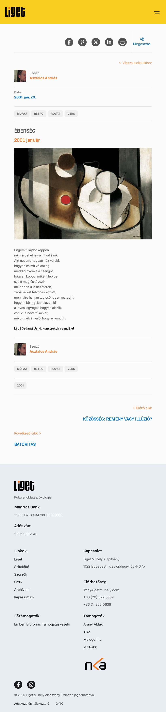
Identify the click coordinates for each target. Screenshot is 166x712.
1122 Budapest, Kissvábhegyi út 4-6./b (114, 566)
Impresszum (24, 597)
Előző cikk (144, 408)
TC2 (86, 632)
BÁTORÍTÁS (25, 444)
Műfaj (22, 113)
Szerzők (20, 574)
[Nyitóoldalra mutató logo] (38, 486)
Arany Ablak (93, 624)
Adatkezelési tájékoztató (31, 704)
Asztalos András (43, 78)
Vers (71, 113)
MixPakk (90, 647)
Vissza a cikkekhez (137, 63)
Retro (39, 113)
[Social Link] (18, 685)
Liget (18, 559)
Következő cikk (25, 433)
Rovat (55, 113)
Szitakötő (21, 567)
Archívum (22, 590)
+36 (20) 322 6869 (98, 597)
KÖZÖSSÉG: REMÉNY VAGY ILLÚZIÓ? (117, 419)
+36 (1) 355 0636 (97, 604)
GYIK (18, 582)
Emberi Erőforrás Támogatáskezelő (42, 624)
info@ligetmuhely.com (101, 590)
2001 (20, 385)
